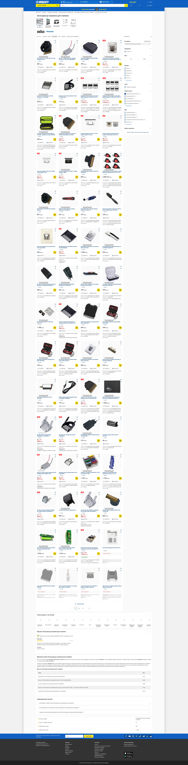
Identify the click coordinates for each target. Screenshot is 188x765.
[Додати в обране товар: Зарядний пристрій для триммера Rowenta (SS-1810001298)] (77, 266)
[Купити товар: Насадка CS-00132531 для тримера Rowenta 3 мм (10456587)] (54, 101)
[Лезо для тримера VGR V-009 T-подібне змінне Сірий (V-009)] (46, 161)
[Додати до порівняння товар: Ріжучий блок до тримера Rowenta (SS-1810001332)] (121, 494)
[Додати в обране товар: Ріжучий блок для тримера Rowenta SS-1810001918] (99, 154)
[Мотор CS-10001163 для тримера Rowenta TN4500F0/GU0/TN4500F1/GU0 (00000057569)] (46, 462)
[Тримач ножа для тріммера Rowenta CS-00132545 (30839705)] (112, 349)
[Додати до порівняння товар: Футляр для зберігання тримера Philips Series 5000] (121, 306)
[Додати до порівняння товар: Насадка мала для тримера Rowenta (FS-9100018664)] (77, 457)
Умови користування (129, 744)
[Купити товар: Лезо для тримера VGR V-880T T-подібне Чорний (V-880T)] (76, 177)
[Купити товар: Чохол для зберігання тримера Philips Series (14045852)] (98, 64)
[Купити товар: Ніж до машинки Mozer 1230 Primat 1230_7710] (54, 327)
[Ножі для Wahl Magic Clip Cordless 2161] (112, 537)
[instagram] (133, 736)
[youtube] (129, 736)
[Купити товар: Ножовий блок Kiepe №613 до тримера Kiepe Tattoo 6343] (98, 365)
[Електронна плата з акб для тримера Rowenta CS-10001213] (90, 198)
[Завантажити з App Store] (128, 753)
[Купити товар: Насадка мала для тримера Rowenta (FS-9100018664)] (76, 478)
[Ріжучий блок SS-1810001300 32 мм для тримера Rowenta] (46, 48)
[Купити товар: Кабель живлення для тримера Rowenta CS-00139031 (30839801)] (76, 402)
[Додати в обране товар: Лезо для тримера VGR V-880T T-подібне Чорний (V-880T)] (77, 154)
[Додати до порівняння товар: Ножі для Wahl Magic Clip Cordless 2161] (121, 532)
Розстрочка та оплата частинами (102, 746)
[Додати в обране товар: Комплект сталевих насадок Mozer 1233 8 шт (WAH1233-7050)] (99, 455)
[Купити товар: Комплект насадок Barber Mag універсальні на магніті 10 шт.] (120, 478)
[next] (150, 615)
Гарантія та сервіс (99, 750)
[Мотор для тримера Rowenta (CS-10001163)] (46, 387)
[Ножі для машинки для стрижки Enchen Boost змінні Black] (90, 311)
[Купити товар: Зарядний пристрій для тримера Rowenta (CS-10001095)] (98, 440)
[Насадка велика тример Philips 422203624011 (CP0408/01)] (46, 424)
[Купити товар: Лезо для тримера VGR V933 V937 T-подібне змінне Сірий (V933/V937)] (120, 139)
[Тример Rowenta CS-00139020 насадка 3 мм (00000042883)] (68, 236)
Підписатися (89, 736)
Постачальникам (69, 750)
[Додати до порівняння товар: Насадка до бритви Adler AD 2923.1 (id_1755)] (121, 419)
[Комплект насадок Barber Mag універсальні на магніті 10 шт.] (112, 462)
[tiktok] (140, 736)
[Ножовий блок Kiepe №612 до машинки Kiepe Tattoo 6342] (90, 236)
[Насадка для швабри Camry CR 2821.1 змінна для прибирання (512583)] (68, 123)
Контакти (67, 747)
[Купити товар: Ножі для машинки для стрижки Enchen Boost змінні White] (54, 252)
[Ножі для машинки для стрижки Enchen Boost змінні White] (46, 236)
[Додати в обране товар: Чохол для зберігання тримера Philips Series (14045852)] (99, 41)
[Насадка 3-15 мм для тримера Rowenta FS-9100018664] (68, 85)
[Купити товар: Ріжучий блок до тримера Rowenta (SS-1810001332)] (120, 515)
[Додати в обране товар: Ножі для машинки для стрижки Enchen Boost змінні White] (55, 229)
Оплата (96, 744)
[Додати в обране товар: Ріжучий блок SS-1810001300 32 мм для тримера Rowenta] (55, 41)
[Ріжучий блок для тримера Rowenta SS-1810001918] (90, 161)
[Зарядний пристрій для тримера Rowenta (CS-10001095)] (90, 424)
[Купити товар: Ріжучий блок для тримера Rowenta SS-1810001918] (98, 177)
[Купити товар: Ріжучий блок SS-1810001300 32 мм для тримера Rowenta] (54, 64)
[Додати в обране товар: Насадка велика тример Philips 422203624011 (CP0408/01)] (55, 417)
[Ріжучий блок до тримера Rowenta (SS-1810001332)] (112, 500)
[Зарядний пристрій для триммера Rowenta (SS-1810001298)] (68, 274)
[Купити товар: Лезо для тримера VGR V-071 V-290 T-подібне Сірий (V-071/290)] (98, 139)
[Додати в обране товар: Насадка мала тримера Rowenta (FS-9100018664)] (77, 417)
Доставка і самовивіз (99, 747)
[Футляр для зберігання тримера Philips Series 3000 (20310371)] (68, 349)
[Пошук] (126, 5)
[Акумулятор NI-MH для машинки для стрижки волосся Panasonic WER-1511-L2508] (90, 537)
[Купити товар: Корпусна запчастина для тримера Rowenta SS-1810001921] (76, 214)
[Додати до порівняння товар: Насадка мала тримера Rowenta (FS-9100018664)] (77, 419)
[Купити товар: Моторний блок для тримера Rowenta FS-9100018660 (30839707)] (120, 252)
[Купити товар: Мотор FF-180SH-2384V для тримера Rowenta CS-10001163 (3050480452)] (76, 64)
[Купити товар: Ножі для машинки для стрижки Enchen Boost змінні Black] (98, 327)
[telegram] (143, 736)
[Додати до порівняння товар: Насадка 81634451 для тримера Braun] (77, 494)
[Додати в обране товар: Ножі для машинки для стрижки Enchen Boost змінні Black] (99, 304)
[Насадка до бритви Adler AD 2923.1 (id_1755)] (112, 424)
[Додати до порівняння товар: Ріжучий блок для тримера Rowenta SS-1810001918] (99, 156)
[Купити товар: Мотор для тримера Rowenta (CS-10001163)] (54, 402)
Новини (67, 746)
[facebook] (126, 736)
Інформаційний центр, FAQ (42, 743)
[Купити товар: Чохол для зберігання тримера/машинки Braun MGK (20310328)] (120, 290)
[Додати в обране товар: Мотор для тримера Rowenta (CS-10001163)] (55, 379)
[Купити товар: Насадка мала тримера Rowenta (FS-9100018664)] (76, 440)
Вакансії (67, 749)
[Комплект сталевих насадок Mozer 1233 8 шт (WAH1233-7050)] (90, 462)
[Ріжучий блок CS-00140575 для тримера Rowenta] (46, 198)
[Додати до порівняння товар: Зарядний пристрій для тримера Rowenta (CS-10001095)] (99, 419)
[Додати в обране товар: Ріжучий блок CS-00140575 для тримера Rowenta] (55, 191)
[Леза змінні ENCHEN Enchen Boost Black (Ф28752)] (46, 576)
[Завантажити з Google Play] (128, 756)
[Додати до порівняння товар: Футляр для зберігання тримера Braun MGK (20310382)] (55, 344)
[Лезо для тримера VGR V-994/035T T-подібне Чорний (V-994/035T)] (90, 576)
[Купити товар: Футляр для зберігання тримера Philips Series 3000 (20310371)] (76, 365)
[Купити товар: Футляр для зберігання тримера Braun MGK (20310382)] (54, 365)
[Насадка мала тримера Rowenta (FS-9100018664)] (68, 424)
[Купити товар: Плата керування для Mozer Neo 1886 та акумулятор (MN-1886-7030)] (54, 553)
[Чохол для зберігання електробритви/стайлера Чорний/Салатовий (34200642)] (46, 123)
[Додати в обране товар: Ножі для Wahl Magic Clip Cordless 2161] (121, 530)
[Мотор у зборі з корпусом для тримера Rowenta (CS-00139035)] (90, 274)
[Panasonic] (50, 31)
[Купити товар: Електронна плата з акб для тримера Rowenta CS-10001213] (98, 214)
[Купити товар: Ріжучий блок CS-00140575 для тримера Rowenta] (54, 214)
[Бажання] (139, 5)
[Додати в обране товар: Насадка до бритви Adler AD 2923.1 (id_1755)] (121, 417)
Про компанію (68, 744)
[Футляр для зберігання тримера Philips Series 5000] (112, 311)
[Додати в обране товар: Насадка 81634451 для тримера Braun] (77, 492)
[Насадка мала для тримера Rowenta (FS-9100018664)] (68, 462)
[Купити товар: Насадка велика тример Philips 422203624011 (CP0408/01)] (54, 440)
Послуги (96, 752)
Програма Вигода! (99, 755)
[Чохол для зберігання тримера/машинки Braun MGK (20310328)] (112, 274)
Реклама (67, 753)
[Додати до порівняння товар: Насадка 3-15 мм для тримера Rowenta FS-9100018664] (77, 80)
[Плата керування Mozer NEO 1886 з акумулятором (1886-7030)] (68, 537)
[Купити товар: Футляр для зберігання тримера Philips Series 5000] (120, 327)
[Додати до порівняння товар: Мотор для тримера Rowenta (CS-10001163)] (55, 381)
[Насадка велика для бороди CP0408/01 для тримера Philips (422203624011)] (46, 500)
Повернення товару (99, 749)
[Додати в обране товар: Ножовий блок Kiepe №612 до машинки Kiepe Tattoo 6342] (99, 229)
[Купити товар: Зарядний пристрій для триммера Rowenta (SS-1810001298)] (76, 290)
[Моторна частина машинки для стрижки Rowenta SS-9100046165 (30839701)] (46, 274)
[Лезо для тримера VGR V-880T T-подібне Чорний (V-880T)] (68, 161)
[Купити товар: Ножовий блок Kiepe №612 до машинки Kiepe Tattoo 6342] (98, 252)
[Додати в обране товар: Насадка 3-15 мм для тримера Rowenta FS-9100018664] (77, 78)
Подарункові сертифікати (100, 753)
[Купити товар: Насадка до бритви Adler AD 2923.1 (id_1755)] (120, 440)
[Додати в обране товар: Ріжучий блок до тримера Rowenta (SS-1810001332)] (121, 492)
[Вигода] (133, 2)
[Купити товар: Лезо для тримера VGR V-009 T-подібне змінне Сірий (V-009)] (54, 177)
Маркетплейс (68, 752)
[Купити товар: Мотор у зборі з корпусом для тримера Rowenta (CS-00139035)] (98, 290)
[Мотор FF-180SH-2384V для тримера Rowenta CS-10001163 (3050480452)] (68, 48)
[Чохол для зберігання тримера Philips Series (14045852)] (90, 48)
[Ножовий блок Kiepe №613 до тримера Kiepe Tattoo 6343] (90, 349)
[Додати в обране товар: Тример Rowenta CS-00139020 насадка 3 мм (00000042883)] (77, 229)
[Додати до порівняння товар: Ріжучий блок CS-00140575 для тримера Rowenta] (55, 193)
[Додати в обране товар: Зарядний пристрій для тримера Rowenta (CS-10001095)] (99, 417)
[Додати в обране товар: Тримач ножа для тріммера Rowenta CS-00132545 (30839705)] (121, 342)
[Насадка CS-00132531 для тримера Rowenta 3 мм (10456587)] (46, 85)
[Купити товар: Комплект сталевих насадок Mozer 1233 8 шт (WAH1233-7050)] (98, 478)
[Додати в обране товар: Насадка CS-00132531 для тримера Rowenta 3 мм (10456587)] (55, 78)
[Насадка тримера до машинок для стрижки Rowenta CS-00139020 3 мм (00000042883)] (68, 311)
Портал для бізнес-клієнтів (130, 746)
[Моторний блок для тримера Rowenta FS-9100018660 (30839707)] (112, 236)
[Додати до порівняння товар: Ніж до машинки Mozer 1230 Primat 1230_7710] (55, 306)
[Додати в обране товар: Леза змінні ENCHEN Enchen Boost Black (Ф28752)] (55, 568)
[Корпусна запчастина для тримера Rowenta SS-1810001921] (68, 198)
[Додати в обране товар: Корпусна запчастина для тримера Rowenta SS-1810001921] (77, 191)
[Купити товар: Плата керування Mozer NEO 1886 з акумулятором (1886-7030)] (76, 553)
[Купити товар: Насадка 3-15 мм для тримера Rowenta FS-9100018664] (76, 101)
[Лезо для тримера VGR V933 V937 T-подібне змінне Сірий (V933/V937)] (112, 123)
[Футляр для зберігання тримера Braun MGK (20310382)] (46, 349)
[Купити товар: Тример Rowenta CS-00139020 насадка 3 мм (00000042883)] (76, 252)
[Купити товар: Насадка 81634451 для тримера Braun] (76, 515)
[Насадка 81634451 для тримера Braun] (68, 500)
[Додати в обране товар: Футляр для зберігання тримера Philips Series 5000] (121, 304)
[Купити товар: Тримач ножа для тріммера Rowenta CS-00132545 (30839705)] (120, 365)
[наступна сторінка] (89, 608)
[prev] (147, 615)
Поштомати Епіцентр (99, 757)
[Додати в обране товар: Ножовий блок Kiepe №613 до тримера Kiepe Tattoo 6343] (99, 342)
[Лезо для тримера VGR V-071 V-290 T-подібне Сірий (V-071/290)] (90, 123)
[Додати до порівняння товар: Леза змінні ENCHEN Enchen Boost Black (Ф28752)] (55, 570)
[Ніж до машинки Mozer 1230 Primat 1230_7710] (46, 311)
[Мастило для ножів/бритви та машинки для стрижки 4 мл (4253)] (68, 576)
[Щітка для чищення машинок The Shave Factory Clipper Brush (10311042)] (112, 198)
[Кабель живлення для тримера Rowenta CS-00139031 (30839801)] (68, 387)
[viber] (136, 736)
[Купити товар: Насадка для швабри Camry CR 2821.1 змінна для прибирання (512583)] (76, 139)
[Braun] (40, 31)
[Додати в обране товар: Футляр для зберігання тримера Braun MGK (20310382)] (55, 342)
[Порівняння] (131, 5)
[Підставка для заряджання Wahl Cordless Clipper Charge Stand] (112, 576)
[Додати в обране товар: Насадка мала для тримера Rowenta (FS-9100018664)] (77, 455)
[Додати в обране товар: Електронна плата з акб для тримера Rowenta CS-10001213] (99, 191)
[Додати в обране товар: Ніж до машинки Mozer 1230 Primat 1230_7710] (55, 304)
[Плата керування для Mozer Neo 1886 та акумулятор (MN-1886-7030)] (46, 537)
